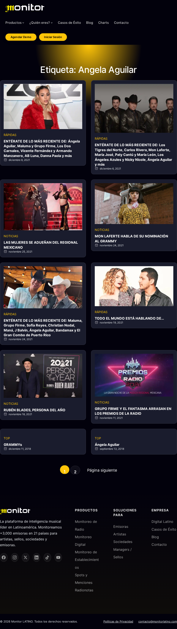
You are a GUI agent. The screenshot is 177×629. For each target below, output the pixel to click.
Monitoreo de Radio (86, 525)
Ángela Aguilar (107, 444)
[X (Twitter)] (25, 557)
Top (7, 438)
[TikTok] (47, 557)
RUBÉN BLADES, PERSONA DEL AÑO (34, 410)
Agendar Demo (21, 37)
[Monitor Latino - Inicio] (24, 8)
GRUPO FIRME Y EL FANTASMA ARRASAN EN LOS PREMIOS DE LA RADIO (133, 411)
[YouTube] (58, 557)
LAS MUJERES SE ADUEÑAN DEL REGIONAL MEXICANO (41, 244)
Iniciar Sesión (53, 37)
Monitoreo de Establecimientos (87, 559)
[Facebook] (4, 557)
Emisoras (120, 526)
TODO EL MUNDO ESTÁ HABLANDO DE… (129, 318)
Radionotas (84, 590)
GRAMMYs (13, 444)
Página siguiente (102, 470)
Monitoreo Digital (83, 541)
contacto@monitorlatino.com (157, 621)
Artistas (119, 534)
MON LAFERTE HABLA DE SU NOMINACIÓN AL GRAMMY (131, 238)
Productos (13, 23)
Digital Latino (162, 521)
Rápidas (10, 135)
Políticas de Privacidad (118, 621)
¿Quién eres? (39, 23)
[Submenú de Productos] (23, 23)
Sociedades (122, 541)
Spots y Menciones (83, 579)
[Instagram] (15, 557)
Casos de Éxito (164, 529)
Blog (155, 537)
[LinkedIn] (36, 557)
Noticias (11, 236)
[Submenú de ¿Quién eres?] (52, 23)
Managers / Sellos (122, 553)
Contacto (159, 544)
